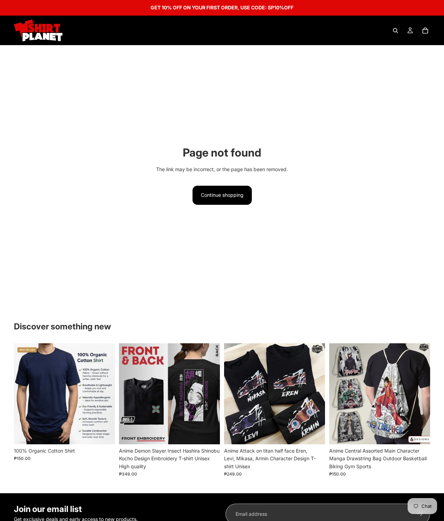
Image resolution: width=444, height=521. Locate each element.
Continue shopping (222, 195)
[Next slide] (104, 393)
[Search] (395, 30)
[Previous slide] (24, 393)
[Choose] (104, 433)
